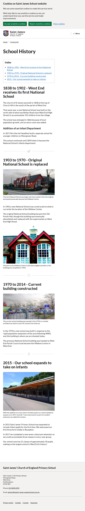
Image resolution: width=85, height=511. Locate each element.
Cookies (18, 503)
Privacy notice (8, 503)
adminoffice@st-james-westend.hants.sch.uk (23, 492)
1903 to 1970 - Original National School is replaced (29, 73)
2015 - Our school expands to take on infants (26, 79)
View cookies (59, 24)
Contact (26, 503)
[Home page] (14, 33)
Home (5, 42)
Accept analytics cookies (15, 24)
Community (14, 42)
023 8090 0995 (13, 488)
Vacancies (33, 503)
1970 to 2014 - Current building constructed (26, 76)
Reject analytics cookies (40, 24)
